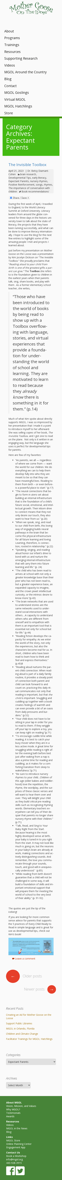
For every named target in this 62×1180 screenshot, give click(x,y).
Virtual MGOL (15, 99)
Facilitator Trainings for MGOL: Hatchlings (29, 1039)
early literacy (39, 177)
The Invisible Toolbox (27, 164)
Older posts (26, 975)
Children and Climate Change (22, 1033)
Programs (12, 38)
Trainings (11, 44)
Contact (10, 85)
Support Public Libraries (19, 1023)
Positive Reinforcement (21, 184)
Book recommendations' (35, 191)
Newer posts (39, 989)
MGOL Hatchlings (18, 106)
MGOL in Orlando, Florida (20, 1028)
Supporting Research (21, 58)
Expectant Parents (18, 181)
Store (8, 113)
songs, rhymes (44, 184)
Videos (9, 65)
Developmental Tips (19, 177)
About (9, 31)
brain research (28, 174)
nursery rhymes (38, 181)
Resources (12, 51)
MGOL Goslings (16, 92)
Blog (8, 79)
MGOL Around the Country (25, 72)
